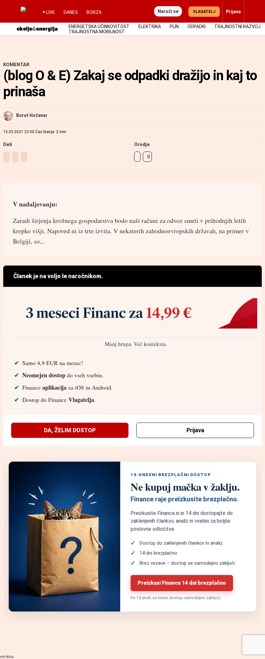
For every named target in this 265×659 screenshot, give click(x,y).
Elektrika (149, 26)
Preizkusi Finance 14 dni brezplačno (182, 583)
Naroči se (168, 11)
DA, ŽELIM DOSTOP (70, 430)
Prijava (195, 430)
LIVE (50, 12)
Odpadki (196, 26)
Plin (174, 26)
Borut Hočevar (32, 115)
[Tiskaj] (137, 156)
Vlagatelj (204, 11)
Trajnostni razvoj (237, 26)
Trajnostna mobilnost (97, 31)
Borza (94, 12)
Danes (71, 12)
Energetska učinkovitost (99, 26)
